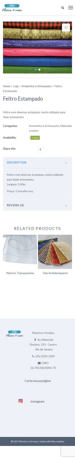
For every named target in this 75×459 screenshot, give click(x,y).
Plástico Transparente (20, 273)
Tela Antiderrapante (55, 273)
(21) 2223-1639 (45, 356)
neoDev (60, 441)
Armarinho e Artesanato (36, 86)
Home (6, 86)
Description (16, 162)
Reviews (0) (15, 205)
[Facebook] (40, 149)
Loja (15, 86)
